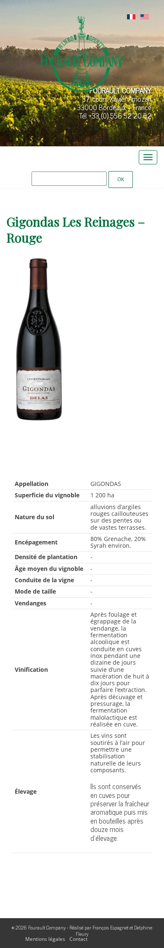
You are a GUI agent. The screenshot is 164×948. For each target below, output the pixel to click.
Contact (78, 939)
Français (131, 17)
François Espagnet (110, 927)
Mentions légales (45, 939)
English (144, 17)
